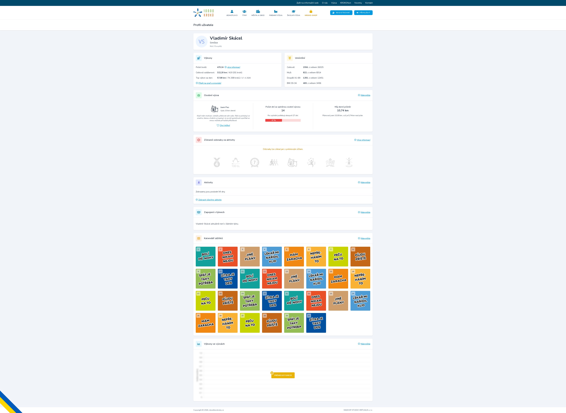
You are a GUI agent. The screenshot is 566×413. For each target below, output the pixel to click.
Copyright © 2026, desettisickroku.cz (208, 410)
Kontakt (369, 2)
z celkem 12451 (313, 77)
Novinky (358, 2)
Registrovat (343, 12)
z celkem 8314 (312, 72)
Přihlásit (365, 12)
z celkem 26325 (313, 67)
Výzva (334, 2)
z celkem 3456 (312, 83)
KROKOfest (345, 2)
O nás (325, 2)
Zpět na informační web (308, 2)
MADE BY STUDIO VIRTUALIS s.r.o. (358, 410)
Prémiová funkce (283, 375)
